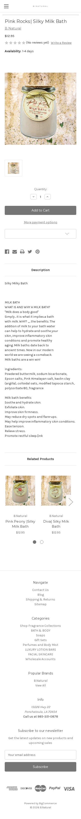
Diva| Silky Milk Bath (56, 524)
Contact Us (40, 590)
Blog (40, 595)
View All (40, 685)
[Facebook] (7, 251)
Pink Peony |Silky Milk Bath (20, 524)
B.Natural (40, 681)
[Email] (14, 251)
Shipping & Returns (40, 599)
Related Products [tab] (40, 459)
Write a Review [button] (61, 43)
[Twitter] (30, 251)
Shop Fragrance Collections (40, 626)
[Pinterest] (37, 251)
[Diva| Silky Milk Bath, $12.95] (56, 490)
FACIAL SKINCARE (40, 654)
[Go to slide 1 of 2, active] (34, 542)
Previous (5, 502)
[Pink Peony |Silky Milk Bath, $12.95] (20, 490)
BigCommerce (48, 803)
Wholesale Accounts (40, 659)
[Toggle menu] (6, 6)
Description (40, 270)
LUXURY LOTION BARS (40, 650)
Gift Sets (40, 640)
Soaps (40, 635)
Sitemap (40, 604)
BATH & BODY (40, 630)
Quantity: (40, 189)
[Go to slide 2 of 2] (41, 542)
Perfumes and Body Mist (40, 645)
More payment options (40, 222)
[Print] (22, 251)
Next (70, 502)
